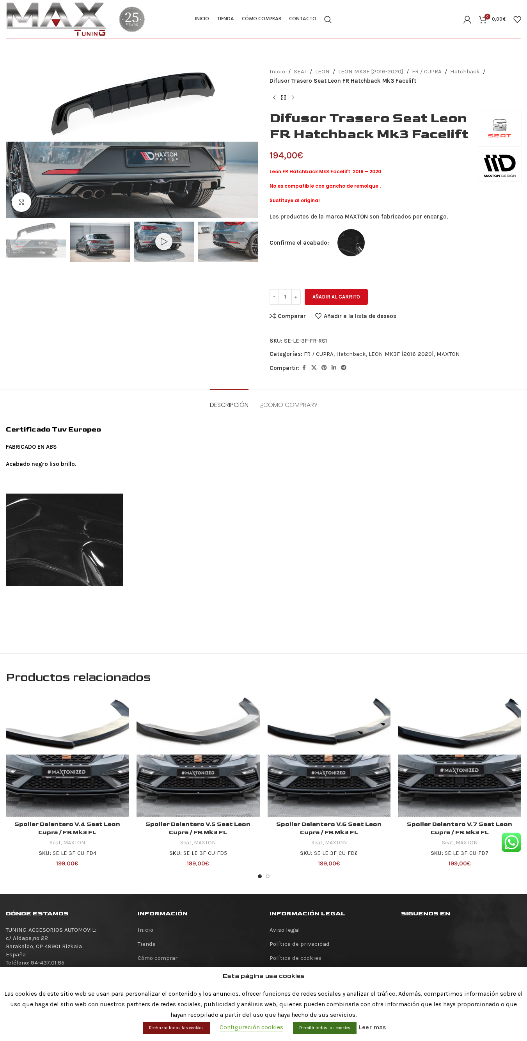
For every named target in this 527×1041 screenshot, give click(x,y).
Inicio (277, 71)
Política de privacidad (300, 943)
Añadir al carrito (336, 297)
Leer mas (372, 1027)
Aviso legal (285, 929)
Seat (55, 842)
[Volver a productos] (283, 98)
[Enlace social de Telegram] (344, 367)
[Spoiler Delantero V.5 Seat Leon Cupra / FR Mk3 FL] (198, 754)
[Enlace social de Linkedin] (334, 367)
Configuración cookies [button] (251, 1027)
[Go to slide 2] (268, 876)
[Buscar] (328, 19)
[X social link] (314, 367)
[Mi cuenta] (467, 19)
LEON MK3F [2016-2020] (370, 71)
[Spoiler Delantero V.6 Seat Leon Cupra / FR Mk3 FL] (329, 754)
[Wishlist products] (517, 19)
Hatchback (465, 71)
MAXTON (448, 353)
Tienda (147, 943)
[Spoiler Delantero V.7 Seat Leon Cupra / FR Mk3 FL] (459, 754)
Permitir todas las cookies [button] (324, 1027)
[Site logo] (56, 18)
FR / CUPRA (427, 71)
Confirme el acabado (298, 242)
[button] (15, 242)
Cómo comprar (157, 957)
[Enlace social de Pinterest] (324, 367)
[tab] (229, 401)
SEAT (300, 71)
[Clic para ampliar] (21, 202)
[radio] (351, 242)
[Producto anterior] (274, 98)
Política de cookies (295, 957)
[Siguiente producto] (293, 98)
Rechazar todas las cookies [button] (176, 1027)
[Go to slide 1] (260, 876)
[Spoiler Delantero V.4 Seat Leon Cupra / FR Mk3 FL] (67, 754)
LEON (322, 71)
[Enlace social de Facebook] (304, 367)
